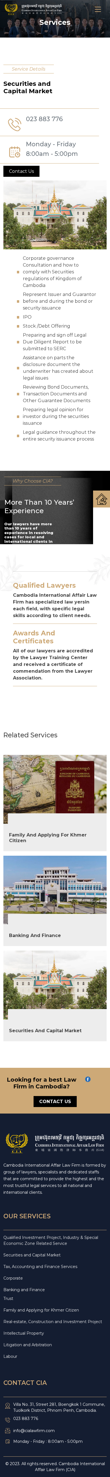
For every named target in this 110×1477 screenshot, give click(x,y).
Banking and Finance (24, 1289)
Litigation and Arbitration (27, 1344)
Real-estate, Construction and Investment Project (52, 1321)
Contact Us (21, 171)
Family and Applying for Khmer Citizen (41, 1310)
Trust (8, 1298)
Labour (10, 1356)
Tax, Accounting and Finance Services (40, 1266)
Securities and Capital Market (32, 1255)
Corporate (13, 1278)
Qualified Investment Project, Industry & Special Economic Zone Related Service (50, 1240)
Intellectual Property (23, 1333)
